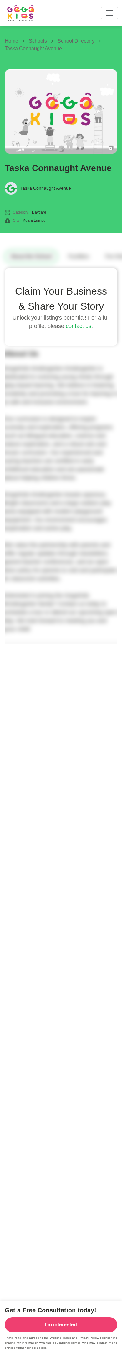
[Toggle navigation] (109, 13)
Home (11, 41)
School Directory (76, 41)
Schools (38, 41)
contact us (78, 326)
